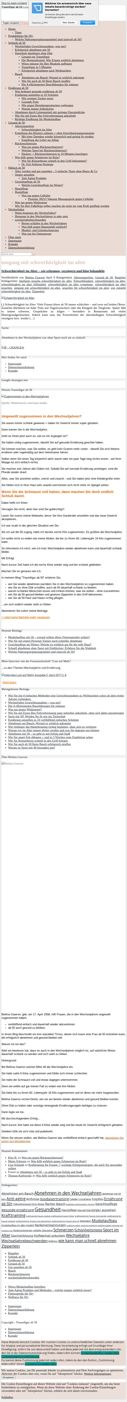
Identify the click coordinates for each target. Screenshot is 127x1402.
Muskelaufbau (104, 1220)
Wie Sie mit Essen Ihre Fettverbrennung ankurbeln (45, 115)
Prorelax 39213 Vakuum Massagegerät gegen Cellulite (60, 199)
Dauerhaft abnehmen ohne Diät (33, 53)
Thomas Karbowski (20, 1175)
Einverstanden (90, 1353)
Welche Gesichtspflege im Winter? (42, 185)
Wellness (53, 1241)
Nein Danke (69, 22)
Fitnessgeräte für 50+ (21, 1293)
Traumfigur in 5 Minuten (36, 67)
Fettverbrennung (22, 1204)
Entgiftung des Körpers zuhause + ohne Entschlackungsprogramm (54, 133)
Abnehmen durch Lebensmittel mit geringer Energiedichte (50, 112)
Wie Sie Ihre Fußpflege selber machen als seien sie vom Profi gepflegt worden (62, 206)
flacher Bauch (55, 1204)
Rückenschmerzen (26, 143)
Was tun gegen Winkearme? (25, 709)
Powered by (36, 23)
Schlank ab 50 (16, 42)
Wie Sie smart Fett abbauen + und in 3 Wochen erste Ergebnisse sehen (50, 737)
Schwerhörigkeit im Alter (36, 129)
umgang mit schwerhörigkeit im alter (37, 288)
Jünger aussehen (24, 174)
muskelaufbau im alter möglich (17, 1225)
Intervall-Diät (84, 1210)
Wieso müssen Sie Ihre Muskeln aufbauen (46, 63)
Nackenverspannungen (50, 1225)
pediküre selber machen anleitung (81, 1225)
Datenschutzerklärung (21, 247)
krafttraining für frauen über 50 (65, 1221)
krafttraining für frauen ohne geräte (90, 1216)
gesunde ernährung (17, 1209)
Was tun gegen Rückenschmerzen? (42, 147)
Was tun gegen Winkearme (31, 202)
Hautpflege (21, 192)
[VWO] (44, 23)
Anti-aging (16, 1198)
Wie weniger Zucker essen (37, 98)
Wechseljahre (16, 209)
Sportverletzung (22, 1236)
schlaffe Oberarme (43, 1230)
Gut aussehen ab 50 (20, 1267)
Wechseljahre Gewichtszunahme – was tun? (34, 702)
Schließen (7, 1397)
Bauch (18, 74)
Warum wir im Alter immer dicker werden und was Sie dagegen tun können (53, 730)
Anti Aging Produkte (33, 178)
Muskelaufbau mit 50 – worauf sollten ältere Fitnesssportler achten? (49, 637)
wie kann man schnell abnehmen (87, 1240)
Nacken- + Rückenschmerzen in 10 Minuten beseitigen (54, 154)
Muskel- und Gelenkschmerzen (40, 230)
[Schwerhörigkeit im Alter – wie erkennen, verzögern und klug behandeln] (18, 298)
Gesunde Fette (30, 101)
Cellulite (74, 1199)
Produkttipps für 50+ (20, 36)
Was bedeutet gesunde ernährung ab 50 (38, 91)
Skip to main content (14, 3)
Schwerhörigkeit (83, 281)
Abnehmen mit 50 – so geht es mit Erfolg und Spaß (39, 733)
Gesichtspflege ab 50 (27, 181)
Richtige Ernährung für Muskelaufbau (38, 119)
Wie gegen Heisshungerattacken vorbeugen (47, 105)
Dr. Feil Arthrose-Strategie (37, 164)
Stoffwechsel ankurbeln (49, 1236)
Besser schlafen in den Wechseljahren (44, 223)
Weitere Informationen (97, 1373)
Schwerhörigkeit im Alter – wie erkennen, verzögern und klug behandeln (53, 271)
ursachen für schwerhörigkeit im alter (85, 288)
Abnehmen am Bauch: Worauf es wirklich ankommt (52, 77)
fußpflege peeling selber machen (80, 1204)
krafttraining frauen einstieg (38, 1216)
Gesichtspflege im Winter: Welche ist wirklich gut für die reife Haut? (49, 644)
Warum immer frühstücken (37, 108)
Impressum (14, 240)
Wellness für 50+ (18, 1297)
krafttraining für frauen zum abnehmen (33, 1221)
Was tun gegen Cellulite (35, 195)
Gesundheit (48, 1209)
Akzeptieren (8, 1377)
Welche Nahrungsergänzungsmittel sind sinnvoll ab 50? (48, 39)
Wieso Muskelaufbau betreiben (26, 1286)
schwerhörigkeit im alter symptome (70, 284)
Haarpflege (21, 188)
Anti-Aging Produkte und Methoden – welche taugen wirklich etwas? (50, 1290)
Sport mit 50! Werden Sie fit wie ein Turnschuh (36, 716)
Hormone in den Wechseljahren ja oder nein (41, 216)
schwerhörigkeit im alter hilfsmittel (23, 284)
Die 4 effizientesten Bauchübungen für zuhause (49, 84)
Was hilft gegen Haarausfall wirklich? (44, 226)
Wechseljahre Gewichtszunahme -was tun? (40, 46)
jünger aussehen (103, 1210)
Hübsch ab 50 (16, 167)
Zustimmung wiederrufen (41, 1364)
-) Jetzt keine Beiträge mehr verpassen (25, 617)
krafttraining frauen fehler (62, 1216)
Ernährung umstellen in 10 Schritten (36, 95)
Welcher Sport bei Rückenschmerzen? (44, 150)
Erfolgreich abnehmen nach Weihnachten (46, 70)
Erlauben (87, 22)
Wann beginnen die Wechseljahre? (35, 212)
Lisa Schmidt (16, 1165)
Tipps (18, 32)
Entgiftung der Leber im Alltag (40, 140)
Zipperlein (38, 291)
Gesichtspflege (106, 1204)
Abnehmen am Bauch (17, 1193)
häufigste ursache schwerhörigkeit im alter (45, 281)
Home (12, 29)
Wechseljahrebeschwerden (24, 1240)
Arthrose (32, 1199)
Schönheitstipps (88, 1229)
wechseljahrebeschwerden (30, 219)
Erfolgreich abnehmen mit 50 (32, 49)
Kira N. (12, 1157)
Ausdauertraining (54, 1198)
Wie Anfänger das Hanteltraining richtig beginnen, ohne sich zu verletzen (52, 726)
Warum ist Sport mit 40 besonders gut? (31, 747)
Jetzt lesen (9, 682)
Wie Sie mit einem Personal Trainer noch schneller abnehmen (45, 641)
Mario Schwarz (17, 1161)
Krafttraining (13, 1215)
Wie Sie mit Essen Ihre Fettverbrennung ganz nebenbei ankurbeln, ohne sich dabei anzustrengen (66, 713)
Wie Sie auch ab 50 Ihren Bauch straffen (45, 81)
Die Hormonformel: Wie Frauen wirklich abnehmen (52, 60)
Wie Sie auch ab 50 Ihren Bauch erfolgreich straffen (39, 744)
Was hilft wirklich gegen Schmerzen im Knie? (58, 1161)
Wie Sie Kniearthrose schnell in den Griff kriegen (38, 740)
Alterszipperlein (24, 126)
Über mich (14, 237)
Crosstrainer (84, 1199)
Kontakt (13, 244)
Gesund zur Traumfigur (35, 56)
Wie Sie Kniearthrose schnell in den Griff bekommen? (54, 160)
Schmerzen (63, 1229)
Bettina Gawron (35, 277)
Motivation (85, 1221)
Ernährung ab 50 (18, 88)
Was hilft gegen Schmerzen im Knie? (37, 157)
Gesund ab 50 (16, 122)
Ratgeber (120, 277)
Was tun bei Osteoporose (36, 233)
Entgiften (98, 1199)
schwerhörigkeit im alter (110, 281)
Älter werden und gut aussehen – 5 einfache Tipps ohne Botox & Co (56, 171)
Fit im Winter (37, 1204)
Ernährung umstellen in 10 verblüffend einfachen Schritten (43, 719)
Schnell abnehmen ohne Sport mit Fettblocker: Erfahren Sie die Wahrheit (52, 648)
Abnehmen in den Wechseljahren (68, 1193)
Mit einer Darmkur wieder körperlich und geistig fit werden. (57, 136)
